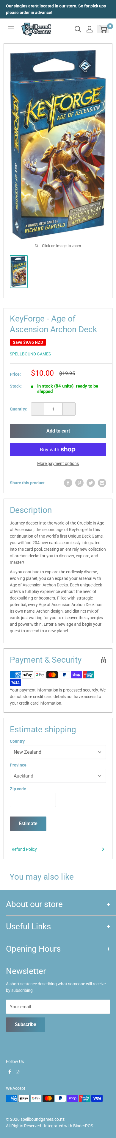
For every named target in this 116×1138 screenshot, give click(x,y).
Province (18, 765)
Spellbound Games (30, 354)
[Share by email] (102, 483)
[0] (103, 29)
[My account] (90, 29)
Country (17, 741)
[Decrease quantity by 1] (37, 409)
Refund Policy (24, 849)
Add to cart (58, 431)
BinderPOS (83, 1125)
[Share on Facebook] (68, 483)
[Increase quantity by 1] (69, 409)
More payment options (58, 463)
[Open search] (78, 29)
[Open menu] (10, 29)
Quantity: (18, 409)
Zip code (18, 789)
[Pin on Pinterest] (79, 483)
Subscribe (25, 1024)
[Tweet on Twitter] (91, 483)
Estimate (28, 823)
